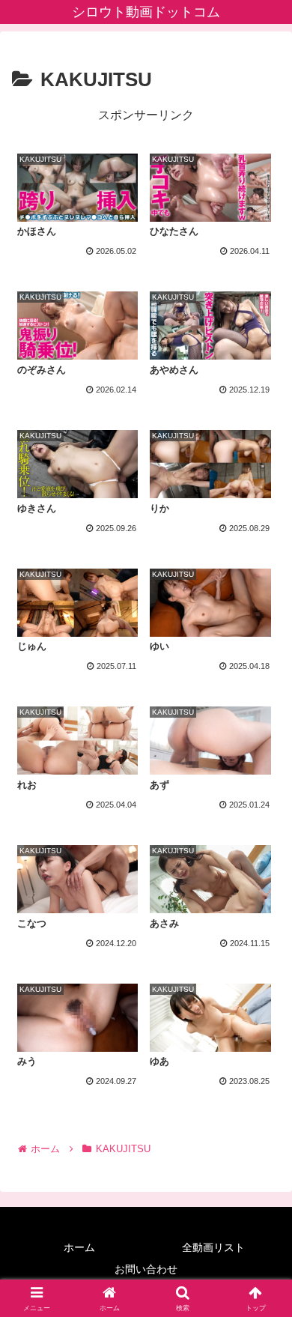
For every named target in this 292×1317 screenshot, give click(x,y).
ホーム (79, 1247)
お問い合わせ (146, 1269)
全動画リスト (213, 1247)
